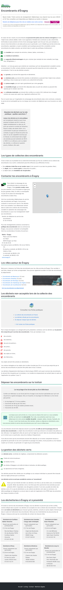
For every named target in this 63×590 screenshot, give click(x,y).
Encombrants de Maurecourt (11, 276)
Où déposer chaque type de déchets (25, 319)
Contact (31, 586)
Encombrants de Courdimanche (12, 285)
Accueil (20, 586)
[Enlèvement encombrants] (5, 6)
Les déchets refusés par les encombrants (27, 317)
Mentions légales (40, 586)
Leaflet (60, 212)
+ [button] (34, 184)
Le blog (26, 586)
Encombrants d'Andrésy (10, 278)
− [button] (34, 187)
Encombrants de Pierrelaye (10, 280)
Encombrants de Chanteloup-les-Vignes (14, 282)
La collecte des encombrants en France (26, 315)
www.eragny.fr (6, 257)
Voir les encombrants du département (13, 288)
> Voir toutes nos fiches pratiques (25, 324)
